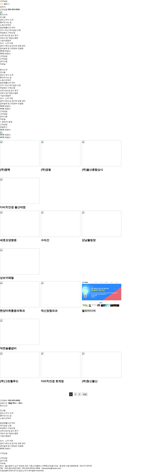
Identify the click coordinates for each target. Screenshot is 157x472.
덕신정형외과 (49, 310)
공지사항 (3, 61)
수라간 (45, 240)
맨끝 (85, 394)
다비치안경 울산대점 (13, 207)
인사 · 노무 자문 (6, 43)
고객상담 (3, 59)
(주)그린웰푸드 (9, 381)
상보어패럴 (7, 277)
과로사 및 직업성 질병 (9, 38)
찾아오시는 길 (5, 22)
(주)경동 (46, 169)
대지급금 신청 (5, 426)
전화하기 (3, 127)
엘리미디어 (89, 310)
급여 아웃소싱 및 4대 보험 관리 (12, 46)
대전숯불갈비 (8, 348)
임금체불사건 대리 (7, 27)
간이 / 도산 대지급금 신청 (10, 30)
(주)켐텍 (5, 169)
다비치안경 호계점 (52, 381)
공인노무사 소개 (6, 20)
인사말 (3, 17)
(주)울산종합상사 (92, 169)
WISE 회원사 (5, 54)
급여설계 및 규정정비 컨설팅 (11, 48)
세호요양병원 (8, 240)
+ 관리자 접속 (6, 122)
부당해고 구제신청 (7, 33)
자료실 (3, 64)
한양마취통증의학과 (12, 310)
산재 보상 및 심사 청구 (9, 35)
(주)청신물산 (90, 381)
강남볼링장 (89, 240)
